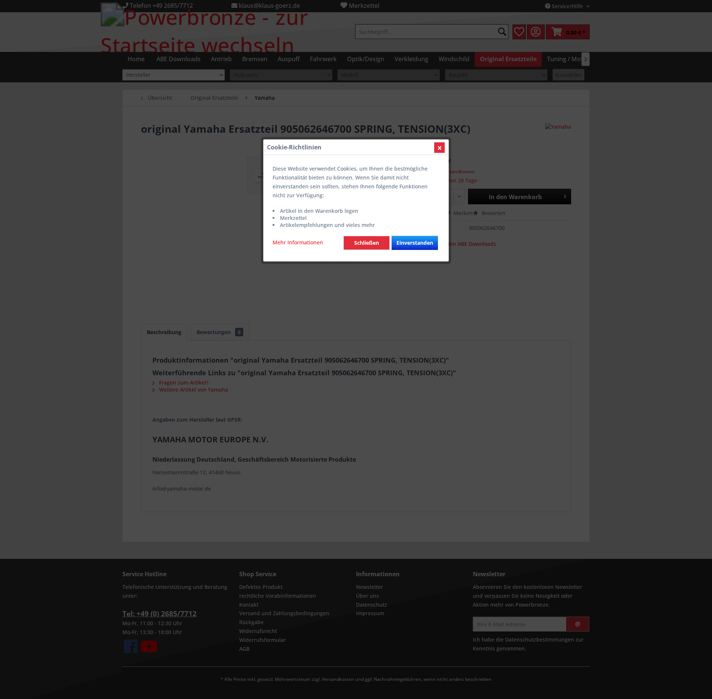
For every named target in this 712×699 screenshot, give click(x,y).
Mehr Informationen (298, 242)
